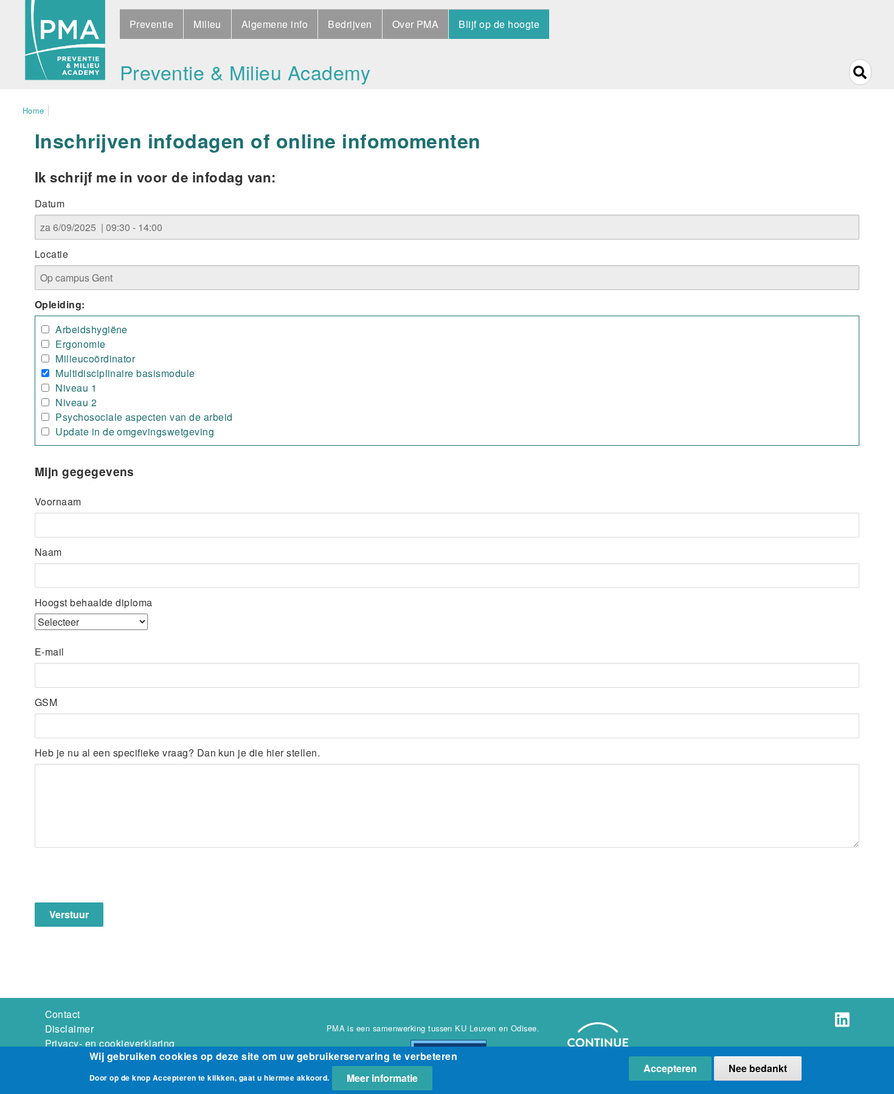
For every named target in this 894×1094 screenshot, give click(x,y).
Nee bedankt (758, 1068)
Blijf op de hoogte (499, 24)
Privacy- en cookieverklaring (110, 1043)
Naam (48, 552)
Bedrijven (350, 24)
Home (33, 110)
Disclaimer (69, 1029)
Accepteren (670, 1068)
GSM (46, 702)
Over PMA (415, 24)
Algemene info (274, 24)
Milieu (207, 24)
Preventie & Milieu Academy (245, 72)
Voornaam (58, 501)
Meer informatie (382, 1078)
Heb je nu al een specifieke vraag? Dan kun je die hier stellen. (177, 753)
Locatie (51, 254)
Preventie (151, 24)
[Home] (65, 44)
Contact (62, 1014)
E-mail (49, 652)
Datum (49, 203)
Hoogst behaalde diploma (94, 602)
